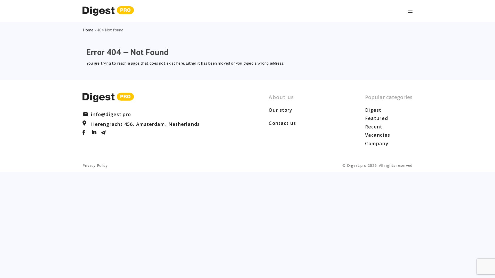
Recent (374, 127)
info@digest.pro (111, 114)
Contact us (282, 123)
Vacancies (377, 135)
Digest (373, 110)
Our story (280, 110)
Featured (376, 118)
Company (377, 143)
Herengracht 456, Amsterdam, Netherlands (145, 124)
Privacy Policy (95, 165)
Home (88, 29)
